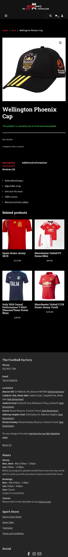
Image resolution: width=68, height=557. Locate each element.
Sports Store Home (11, 516)
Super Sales (8, 522)
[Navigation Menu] (5, 15)
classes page (44, 501)
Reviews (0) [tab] (8, 169)
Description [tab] (8, 162)
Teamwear (7, 527)
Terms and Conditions (13, 533)
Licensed (20, 146)
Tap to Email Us (9, 380)
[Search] (50, 15)
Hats (13, 30)
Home (5, 30)
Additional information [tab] (34, 162)
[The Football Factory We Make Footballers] (34, 6)
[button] (60, 43)
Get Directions (56, 391)
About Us (7, 444)
